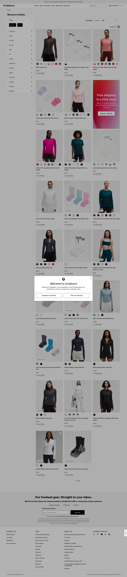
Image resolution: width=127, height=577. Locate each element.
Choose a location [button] (49, 295)
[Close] (91, 277)
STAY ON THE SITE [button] (77, 295)
